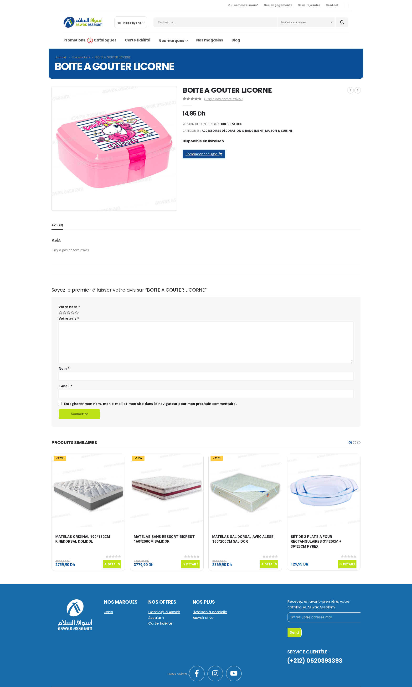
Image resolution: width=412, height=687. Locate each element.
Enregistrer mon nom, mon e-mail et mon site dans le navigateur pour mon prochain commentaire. (150, 403)
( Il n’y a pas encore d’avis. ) (223, 99)
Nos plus (204, 602)
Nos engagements (278, 5)
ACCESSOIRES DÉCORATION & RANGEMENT (233, 131)
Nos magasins (209, 40)
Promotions (74, 40)
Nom (64, 368)
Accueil (61, 57)
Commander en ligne (202, 154)
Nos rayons (132, 23)
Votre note (69, 306)
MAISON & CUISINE (279, 131)
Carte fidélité (137, 40)
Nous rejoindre (309, 5)
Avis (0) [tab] (57, 225)
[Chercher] (342, 22)
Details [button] (114, 564)
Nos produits (81, 57)
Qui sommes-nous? (243, 5)
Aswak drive (203, 617)
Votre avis (69, 318)
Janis (108, 611)
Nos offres (162, 602)
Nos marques (171, 40)
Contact (332, 5)
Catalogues (105, 40)
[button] (350, 442)
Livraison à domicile (210, 611)
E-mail (65, 386)
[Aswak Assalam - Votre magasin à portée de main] (82, 22)
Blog (236, 40)
